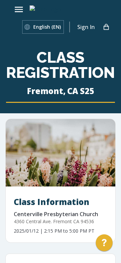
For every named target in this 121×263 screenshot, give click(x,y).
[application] (104, 244)
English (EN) (47, 27)
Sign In (86, 27)
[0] (106, 27)
